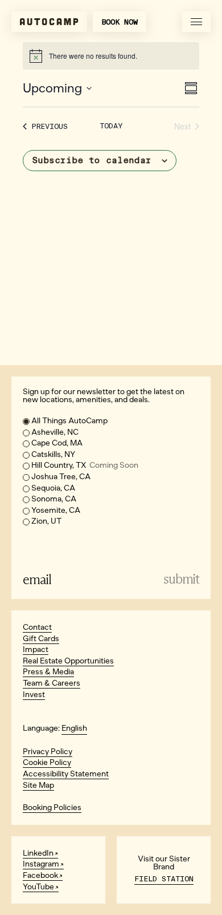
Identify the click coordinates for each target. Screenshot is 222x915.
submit (181, 579)
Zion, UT (46, 521)
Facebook (40, 875)
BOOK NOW (119, 22)
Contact (37, 627)
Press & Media (48, 672)
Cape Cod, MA (57, 443)
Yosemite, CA (55, 510)
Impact (35, 649)
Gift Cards (41, 638)
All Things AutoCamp (69, 421)
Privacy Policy (47, 751)
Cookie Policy (47, 762)
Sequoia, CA (53, 488)
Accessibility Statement (66, 774)
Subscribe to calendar (91, 160)
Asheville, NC (55, 432)
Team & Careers (51, 683)
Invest (34, 694)
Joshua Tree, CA (61, 476)
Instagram (41, 864)
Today (111, 126)
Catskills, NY (53, 454)
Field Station (164, 879)
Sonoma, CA (53, 499)
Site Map (38, 785)
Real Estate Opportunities (68, 661)
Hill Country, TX (84, 465)
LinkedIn (38, 853)
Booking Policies (52, 807)
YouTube (38, 887)
